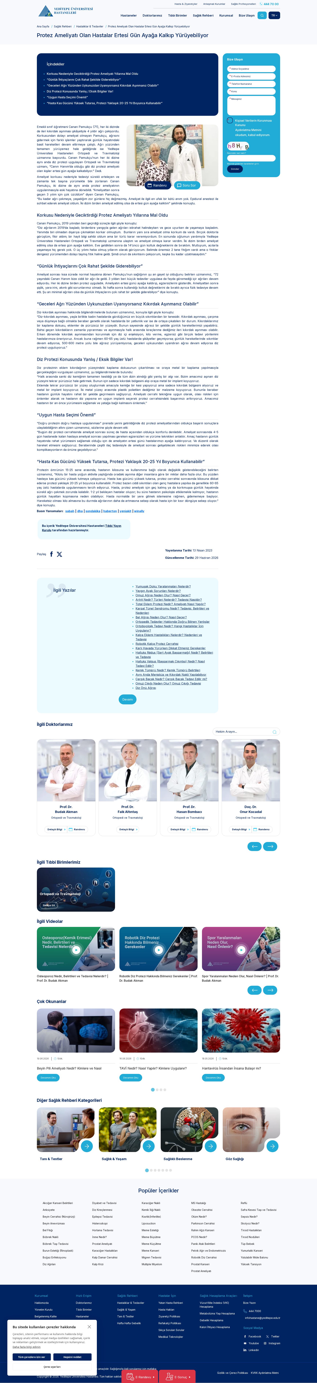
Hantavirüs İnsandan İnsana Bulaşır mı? (231, 1068)
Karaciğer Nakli (151, 1203)
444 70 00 (271, 4)
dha (80, 511)
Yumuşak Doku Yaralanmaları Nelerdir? (163, 586)
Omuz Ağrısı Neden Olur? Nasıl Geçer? (163, 595)
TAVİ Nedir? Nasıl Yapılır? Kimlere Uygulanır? (153, 1068)
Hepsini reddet (72, 1357)
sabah (69, 511)
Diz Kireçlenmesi (102, 1209)
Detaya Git (49, 905)
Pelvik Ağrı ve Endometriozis (208, 1250)
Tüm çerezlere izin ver (31, 1357)
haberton (110, 511)
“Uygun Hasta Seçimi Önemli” (67, 97)
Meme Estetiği (150, 1230)
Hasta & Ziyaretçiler (186, 3)
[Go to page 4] (164, 1089)
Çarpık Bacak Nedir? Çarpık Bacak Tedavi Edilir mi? (171, 679)
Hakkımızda (42, 1302)
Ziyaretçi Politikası (169, 1316)
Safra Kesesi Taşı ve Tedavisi (258, 1209)
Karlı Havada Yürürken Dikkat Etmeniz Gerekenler (171, 648)
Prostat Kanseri (200, 1264)
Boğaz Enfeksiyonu (54, 1257)
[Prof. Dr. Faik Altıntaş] (128, 770)
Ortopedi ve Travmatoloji (66, 817)
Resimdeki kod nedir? (236, 153)
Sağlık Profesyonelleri (243, 3)
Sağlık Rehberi (63, 26)
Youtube (254, 1343)
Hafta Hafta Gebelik (129, 1323)
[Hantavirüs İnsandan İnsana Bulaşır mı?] (241, 1050)
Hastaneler (82, 1316)
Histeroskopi (100, 1223)
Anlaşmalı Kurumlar (214, 3)
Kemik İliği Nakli (151, 1209)
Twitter (275, 1336)
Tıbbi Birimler (84, 1309)
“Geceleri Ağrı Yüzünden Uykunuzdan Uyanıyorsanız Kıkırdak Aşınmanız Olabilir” (104, 85)
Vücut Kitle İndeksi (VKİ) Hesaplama (214, 1304)
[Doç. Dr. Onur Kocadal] (251, 770)
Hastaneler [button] (129, 15)
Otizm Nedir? (199, 1216)
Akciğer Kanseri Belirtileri (58, 1203)
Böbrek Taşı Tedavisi (55, 1243)
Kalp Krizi (97, 1264)
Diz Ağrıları (49, 1264)
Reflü (244, 1203)
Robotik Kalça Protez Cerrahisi (157, 644)
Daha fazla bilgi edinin (27, 1347)
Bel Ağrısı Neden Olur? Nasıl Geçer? (161, 617)
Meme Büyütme (151, 1237)
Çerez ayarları (52, 1366)
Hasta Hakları (166, 1309)
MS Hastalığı (198, 1203)
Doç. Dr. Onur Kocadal (251, 809)
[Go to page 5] (162, 1170)
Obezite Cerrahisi (201, 1209)
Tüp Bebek (247, 1243)
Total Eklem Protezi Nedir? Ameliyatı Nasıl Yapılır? (171, 604)
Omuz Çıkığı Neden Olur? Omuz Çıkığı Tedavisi (168, 683)
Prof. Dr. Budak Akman (66, 809)
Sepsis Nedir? (249, 1216)
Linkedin (254, 1350)
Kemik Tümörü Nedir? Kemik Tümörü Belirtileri (168, 670)
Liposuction (149, 1223)
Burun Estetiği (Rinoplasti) (58, 1250)
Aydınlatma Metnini (248, 130)
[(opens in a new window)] (50, 554)
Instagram (274, 1343)
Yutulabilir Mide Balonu (254, 1257)
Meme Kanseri (150, 1250)
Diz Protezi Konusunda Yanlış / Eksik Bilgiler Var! (80, 91)
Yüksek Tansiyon (251, 1264)
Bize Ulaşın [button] (247, 15)
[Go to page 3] (161, 1089)
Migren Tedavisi (151, 1257)
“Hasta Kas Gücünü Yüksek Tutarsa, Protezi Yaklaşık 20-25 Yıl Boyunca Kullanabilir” (105, 103)
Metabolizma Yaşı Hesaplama (217, 1313)
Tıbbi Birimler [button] (177, 15)
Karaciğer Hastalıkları (105, 1250)
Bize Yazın (249, 1302)
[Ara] (262, 15)
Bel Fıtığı (48, 1230)
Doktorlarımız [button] (152, 15)
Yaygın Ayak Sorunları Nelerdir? (158, 591)
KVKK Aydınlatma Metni (265, 1372)
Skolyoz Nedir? (250, 1223)
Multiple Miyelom (152, 1264)
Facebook (255, 1336)
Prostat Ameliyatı (102, 1243)
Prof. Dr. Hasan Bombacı (189, 809)
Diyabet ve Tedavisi (104, 1203)
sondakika (92, 511)
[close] (89, 1327)
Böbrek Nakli (50, 1237)
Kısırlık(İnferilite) (151, 1216)
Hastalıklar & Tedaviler (89, 26)
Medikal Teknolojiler (170, 1336)
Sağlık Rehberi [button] (203, 15)
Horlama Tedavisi (102, 1230)
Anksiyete (49, 1209)
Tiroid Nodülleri (250, 1237)
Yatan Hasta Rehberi (170, 1302)
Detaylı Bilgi (55, 829)
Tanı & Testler (125, 1316)
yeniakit (125, 511)
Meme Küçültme (151, 1243)
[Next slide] (270, 846)
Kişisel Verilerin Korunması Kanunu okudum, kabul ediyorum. (253, 128)
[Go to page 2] (157, 1089)
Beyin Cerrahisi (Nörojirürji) (59, 1216)
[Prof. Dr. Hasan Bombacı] (189, 770)
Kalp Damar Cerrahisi (104, 1257)
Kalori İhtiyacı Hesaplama (215, 1327)
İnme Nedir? (99, 1237)
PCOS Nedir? (199, 1237)
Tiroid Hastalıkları (251, 1230)
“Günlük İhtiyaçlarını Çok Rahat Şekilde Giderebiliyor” (84, 79)
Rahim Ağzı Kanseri (202, 1230)
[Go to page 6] (166, 1170)
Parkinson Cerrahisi (203, 1223)
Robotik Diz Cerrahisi (204, 1257)
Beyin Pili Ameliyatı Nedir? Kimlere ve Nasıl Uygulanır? (69, 1068)
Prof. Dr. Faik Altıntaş (128, 809)
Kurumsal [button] (226, 15)
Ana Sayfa (43, 26)
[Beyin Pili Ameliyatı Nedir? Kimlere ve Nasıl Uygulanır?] (76, 1050)
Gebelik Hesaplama (211, 1320)
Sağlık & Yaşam (126, 1309)
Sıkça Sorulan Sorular (171, 1330)
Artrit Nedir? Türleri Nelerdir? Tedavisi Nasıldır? (169, 599)
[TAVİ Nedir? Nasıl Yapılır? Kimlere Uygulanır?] (158, 1050)
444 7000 (255, 1311)
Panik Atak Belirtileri (203, 1243)
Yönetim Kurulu (43, 1309)
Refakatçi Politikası (169, 1323)
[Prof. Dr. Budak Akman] (66, 770)
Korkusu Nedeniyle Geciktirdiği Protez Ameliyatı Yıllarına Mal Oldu (92, 74)
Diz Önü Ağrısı (146, 688)
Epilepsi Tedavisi (102, 1216)
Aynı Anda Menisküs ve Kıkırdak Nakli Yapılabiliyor (171, 674)
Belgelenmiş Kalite (46, 1316)
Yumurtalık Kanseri (252, 1250)
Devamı (127, 699)
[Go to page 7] (170, 1170)
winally (139, 511)
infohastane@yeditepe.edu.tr (254, 1317)
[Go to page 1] (153, 1090)
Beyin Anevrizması (54, 1223)
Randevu (160, 185)
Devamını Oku (48, 1077)
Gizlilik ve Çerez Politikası (232, 1372)
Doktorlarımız (84, 1302)
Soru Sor (189, 185)
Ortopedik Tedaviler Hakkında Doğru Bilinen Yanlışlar (173, 622)
